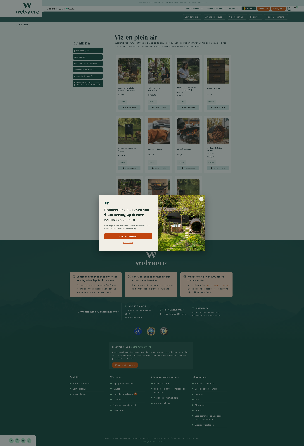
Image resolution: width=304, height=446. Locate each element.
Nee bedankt (128, 243)
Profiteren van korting (128, 236)
